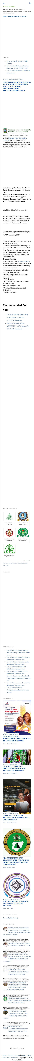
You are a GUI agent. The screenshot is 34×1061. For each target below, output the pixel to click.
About (10, 1055)
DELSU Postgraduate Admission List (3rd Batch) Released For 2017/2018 (18, 972)
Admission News (7, 563)
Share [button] (21, 79)
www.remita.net (23, 261)
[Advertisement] (17, 34)
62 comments (11, 867)
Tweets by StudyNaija (10, 918)
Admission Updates (14, 16)
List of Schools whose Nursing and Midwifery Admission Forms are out (18, 652)
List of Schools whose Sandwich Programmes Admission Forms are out (19, 678)
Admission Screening (17, 563)
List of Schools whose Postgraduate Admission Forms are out (18, 689)
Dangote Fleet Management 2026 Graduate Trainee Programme (17, 739)
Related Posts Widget (27, 560)
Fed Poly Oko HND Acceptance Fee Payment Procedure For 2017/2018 (18, 1029)
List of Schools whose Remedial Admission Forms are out (18, 663)
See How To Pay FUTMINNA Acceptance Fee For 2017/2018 (15, 903)
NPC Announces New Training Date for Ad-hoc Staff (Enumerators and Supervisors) (16, 861)
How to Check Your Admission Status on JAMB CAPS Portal (18, 67)
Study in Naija (9, 6)
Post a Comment (11, 743)
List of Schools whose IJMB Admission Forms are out (16, 667)
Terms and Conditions (10, 1057)
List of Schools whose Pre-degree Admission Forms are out (18, 658)
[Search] (30, 3)
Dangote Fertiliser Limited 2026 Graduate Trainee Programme (14, 768)
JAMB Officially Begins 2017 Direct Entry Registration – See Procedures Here (19, 1000)
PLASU (25, 563)
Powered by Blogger (18, 1048)
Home (5, 16)
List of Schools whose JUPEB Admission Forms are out (17, 672)
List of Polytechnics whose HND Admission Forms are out (18, 684)
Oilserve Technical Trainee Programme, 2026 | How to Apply (16, 818)
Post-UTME (6, 565)
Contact (17, 1055)
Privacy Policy (26, 1055)
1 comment (10, 908)
